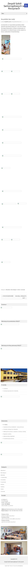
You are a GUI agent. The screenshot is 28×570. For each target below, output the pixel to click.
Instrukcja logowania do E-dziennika (10, 390)
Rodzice (2, 484)
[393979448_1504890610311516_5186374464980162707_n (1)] (10, 134)
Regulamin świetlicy (7, 433)
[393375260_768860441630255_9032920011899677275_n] (5, 45)
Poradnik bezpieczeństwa (8, 438)
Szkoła (18, 289)
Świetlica (2, 486)
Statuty (5, 424)
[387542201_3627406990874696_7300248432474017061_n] (10, 195)
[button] (26, 5)
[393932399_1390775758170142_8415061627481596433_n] (5, 103)
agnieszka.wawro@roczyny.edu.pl (8, 521)
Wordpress (20, 565)
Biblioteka (3, 475)
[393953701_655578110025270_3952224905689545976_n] (10, 146)
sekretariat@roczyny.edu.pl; (7, 505)
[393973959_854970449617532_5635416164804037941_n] (5, 80)
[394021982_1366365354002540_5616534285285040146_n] (10, 231)
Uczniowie (23, 289)
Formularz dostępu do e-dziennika (10, 429)
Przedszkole (3, 482)
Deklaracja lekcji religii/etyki (9, 436)
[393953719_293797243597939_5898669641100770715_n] (15, 103)
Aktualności (8, 289)
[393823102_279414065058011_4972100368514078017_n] (15, 80)
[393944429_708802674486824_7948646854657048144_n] (10, 121)
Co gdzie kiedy (4, 477)
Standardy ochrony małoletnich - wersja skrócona (13, 426)
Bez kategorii (14, 289)
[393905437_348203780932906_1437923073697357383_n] (10, 63)
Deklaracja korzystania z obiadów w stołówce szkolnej (14, 431)
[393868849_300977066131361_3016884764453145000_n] (8, 213)
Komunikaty (3, 479)
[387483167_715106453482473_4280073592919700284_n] (10, 159)
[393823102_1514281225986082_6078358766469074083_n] (5, 248)
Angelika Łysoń (7, 21)
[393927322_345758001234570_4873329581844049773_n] (21, 212)
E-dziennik (5, 388)
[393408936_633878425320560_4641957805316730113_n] (5, 177)
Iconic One (7, 565)
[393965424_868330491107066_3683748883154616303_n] (15, 248)
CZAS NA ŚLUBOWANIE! (7, 296)
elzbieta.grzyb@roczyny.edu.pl (7, 515)
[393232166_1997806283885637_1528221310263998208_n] (5, 271)
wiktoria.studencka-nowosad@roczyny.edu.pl (10, 518)
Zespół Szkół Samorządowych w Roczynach (14, 6)
